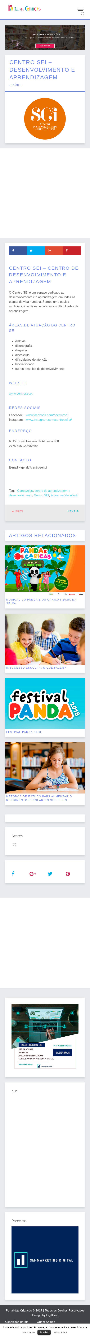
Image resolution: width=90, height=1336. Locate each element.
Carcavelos (25, 490)
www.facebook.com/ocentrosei (47, 415)
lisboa (55, 495)
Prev (18, 511)
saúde (16, 85)
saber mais (60, 1332)
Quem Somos (46, 1321)
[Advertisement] (45, 193)
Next (72, 511)
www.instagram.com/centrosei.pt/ (49, 419)
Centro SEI (41, 495)
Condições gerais (16, 1321)
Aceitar (44, 1332)
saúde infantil (69, 495)
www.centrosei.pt (20, 393)
